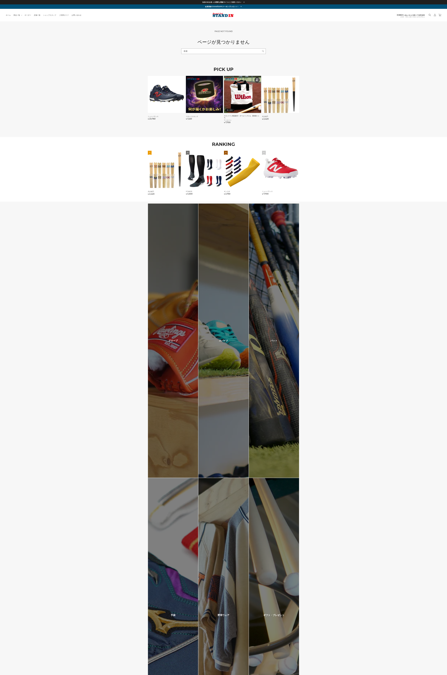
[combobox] (223, 51)
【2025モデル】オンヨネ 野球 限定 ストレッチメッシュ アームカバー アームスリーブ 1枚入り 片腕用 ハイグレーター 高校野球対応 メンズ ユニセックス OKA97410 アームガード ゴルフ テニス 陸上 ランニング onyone (242, 174)
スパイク (223, 340)
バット (273, 340)
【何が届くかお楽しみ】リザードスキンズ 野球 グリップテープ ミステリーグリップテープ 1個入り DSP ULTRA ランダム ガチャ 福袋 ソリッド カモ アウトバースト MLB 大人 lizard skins (204, 101)
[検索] (263, 51)
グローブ (173, 340)
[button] (17, 15)
